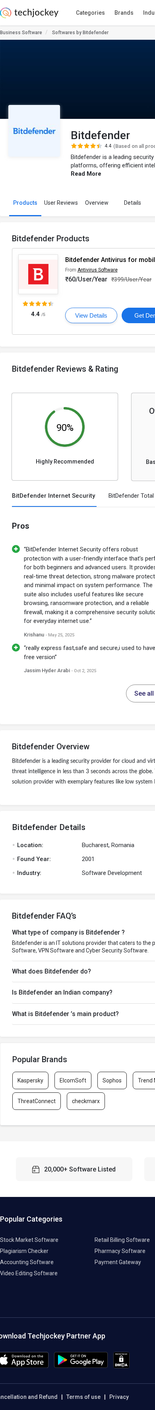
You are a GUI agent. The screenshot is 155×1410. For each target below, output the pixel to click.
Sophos (112, 1080)
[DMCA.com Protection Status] (121, 1366)
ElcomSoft (73, 1080)
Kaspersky (30, 1080)
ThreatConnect (36, 1101)
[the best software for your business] (29, 16)
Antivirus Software (98, 270)
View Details (91, 315)
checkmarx (86, 1101)
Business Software (21, 32)
